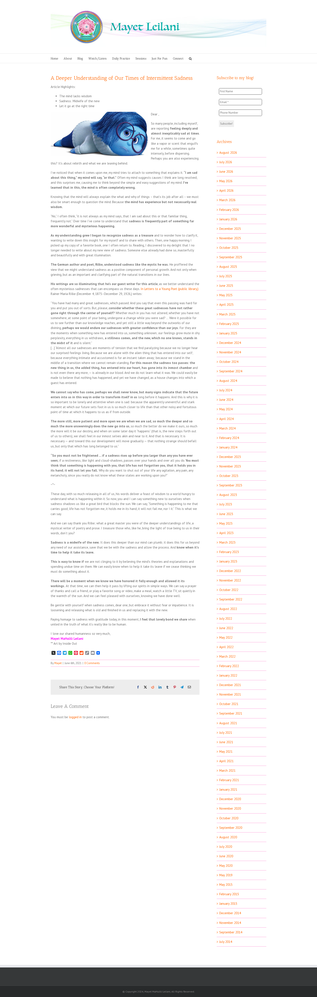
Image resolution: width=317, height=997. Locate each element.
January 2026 (228, 219)
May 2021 (225, 751)
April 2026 (226, 190)
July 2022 (225, 618)
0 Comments (92, 663)
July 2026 (225, 162)
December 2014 (230, 913)
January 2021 (228, 789)
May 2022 (225, 637)
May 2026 (225, 181)
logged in (75, 717)
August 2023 (228, 495)
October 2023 (228, 476)
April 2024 (226, 419)
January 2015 (228, 903)
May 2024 (225, 409)
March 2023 (227, 542)
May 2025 (225, 295)
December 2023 (230, 457)
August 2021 (228, 723)
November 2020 (230, 808)
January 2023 (228, 561)
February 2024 (229, 438)
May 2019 (225, 875)
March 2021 (227, 770)
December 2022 (230, 571)
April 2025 (226, 305)
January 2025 (228, 333)
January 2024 (228, 447)
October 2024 (228, 362)
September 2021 (230, 713)
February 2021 (229, 780)
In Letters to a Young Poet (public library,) (169, 289)
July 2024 (225, 390)
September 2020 (230, 828)
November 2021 (230, 694)
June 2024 (226, 400)
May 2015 (225, 885)
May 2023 (225, 523)
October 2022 (228, 590)
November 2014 (230, 923)
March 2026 (227, 200)
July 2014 (225, 942)
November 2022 (230, 580)
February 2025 (229, 324)
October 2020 (228, 818)
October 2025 (228, 248)
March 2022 (227, 656)
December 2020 (230, 799)
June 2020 (226, 856)
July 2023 (225, 504)
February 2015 (229, 894)
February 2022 (229, 666)
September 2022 (230, 599)
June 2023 (226, 514)
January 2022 (228, 675)
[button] (190, 58)
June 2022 (226, 628)
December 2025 (230, 229)
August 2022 (228, 609)
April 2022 (226, 647)
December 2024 (230, 343)
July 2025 (225, 276)
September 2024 (230, 371)
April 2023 (226, 533)
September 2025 (230, 257)
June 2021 (226, 742)
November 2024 (230, 352)
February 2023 (229, 552)
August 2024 (228, 381)
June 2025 (226, 286)
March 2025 (227, 314)
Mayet (58, 663)
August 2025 (228, 267)
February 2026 (229, 210)
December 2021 (230, 685)
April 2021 (226, 761)
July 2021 (225, 733)
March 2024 (227, 428)
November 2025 (230, 238)
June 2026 (226, 171)
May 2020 (225, 866)
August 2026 (228, 152)
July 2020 (225, 847)
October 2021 (228, 704)
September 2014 (230, 932)
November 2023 (230, 466)
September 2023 (230, 485)
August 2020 (228, 837)
